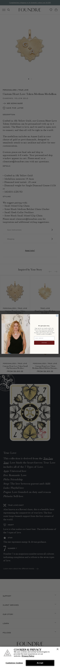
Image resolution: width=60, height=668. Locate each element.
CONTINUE (44, 342)
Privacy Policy (28, 656)
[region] (30, 657)
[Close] (57, 649)
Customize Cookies (14, 663)
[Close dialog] (57, 316)
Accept (40, 663)
